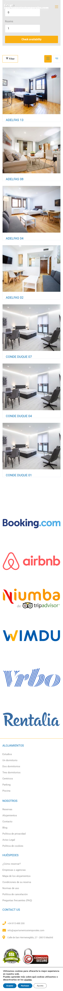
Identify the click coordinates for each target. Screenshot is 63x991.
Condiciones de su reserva (16, 882)
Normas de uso (10, 888)
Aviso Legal (8, 839)
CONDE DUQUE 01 (19, 475)
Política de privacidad (14, 833)
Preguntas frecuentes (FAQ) (17, 900)
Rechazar (25, 985)
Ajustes (40, 985)
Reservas (7, 809)
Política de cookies (12, 845)
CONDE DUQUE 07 (19, 357)
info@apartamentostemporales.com (26, 930)
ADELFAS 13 (14, 120)
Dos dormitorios (11, 766)
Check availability (31, 39)
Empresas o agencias (14, 870)
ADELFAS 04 (14, 238)
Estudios (7, 754)
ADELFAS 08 (14, 179)
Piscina (6, 790)
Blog (4, 827)
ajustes (28, 979)
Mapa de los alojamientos (16, 876)
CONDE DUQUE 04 (19, 416)
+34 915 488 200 (16, 923)
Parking (6, 784)
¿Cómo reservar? (11, 863)
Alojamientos (9, 815)
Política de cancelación (15, 894)
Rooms (9, 21)
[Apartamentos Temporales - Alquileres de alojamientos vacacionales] (31, 7)
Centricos (7, 778)
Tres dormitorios (11, 772)
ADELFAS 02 (14, 297)
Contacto (7, 821)
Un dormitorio (9, 760)
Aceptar (9, 985)
